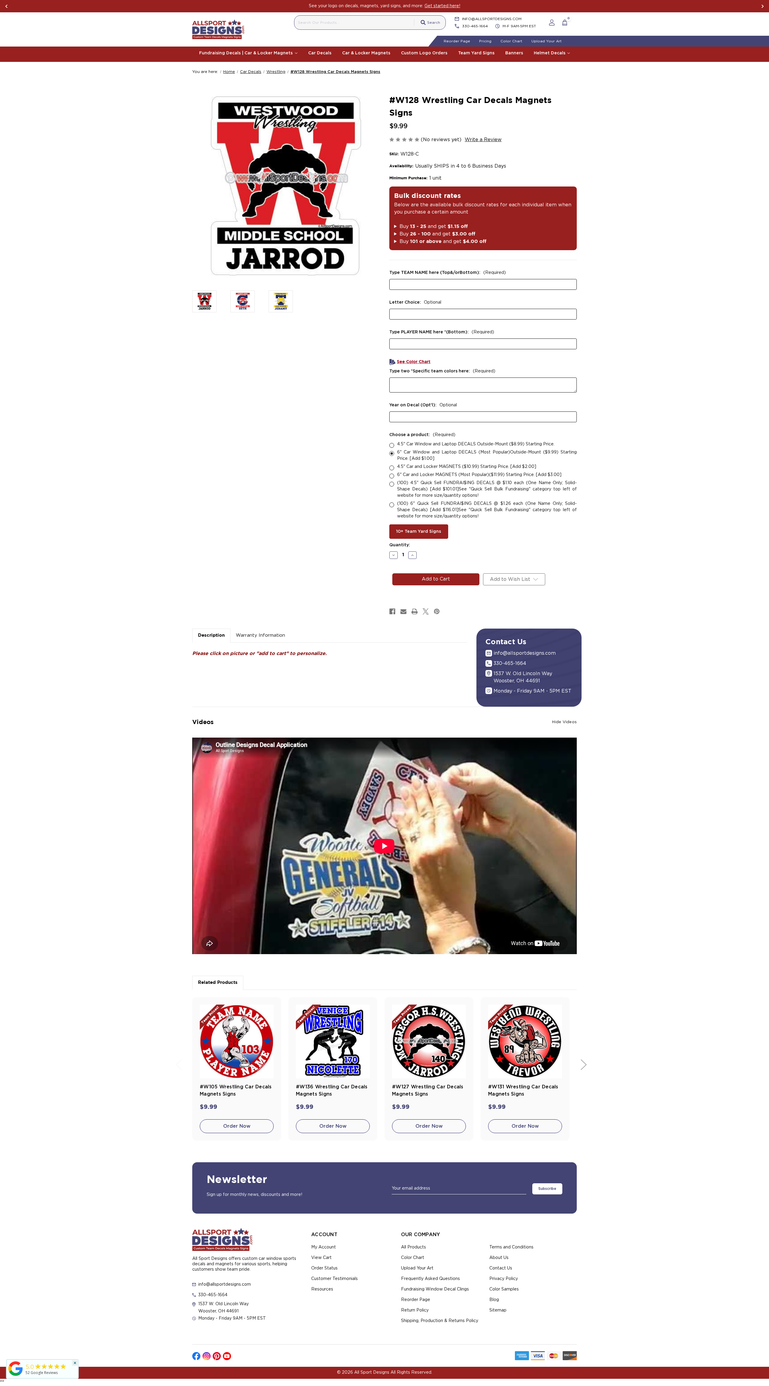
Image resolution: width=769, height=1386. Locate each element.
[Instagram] (206, 1356)
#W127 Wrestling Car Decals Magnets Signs (428, 1090)
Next (762, 6)
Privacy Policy (503, 1279)
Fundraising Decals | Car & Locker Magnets (246, 53)
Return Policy (415, 1310)
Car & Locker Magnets (366, 53)
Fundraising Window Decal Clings (435, 1289)
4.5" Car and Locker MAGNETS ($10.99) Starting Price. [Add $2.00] (466, 467)
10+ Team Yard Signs (418, 531)
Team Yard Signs (476, 53)
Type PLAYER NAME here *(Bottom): (441, 332)
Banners (514, 53)
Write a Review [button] (483, 139)
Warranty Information (260, 635)
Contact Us (500, 1268)
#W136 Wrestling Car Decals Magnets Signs (332, 1090)
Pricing (485, 41)
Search (433, 22)
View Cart (321, 1258)
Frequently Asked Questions (430, 1279)
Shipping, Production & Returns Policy (439, 1321)
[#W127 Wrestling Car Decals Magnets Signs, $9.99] (429, 1041)
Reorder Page (457, 41)
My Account (323, 1247)
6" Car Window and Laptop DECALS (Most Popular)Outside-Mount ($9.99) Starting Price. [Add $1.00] (487, 455)
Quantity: (399, 545)
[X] (426, 611)
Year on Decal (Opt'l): (423, 405)
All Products (413, 1247)
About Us (499, 1258)
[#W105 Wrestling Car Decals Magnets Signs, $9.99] (237, 1041)
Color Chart (511, 41)
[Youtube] (227, 1356)
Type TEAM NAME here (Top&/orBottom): (447, 273)
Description (211, 635)
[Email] (403, 611)
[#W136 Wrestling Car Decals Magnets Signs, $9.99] (333, 1041)
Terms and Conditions (511, 1247)
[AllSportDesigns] (15, 1375)
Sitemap (497, 1310)
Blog (494, 1300)
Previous (6, 6)
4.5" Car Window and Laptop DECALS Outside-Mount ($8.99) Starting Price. (476, 444)
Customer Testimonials (334, 1279)
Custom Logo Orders (424, 53)
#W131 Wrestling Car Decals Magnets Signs (523, 1090)
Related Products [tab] (218, 982)
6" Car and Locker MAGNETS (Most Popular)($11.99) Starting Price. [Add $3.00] (479, 475)
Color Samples (504, 1289)
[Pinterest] (437, 611)
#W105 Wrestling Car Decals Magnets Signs (236, 1090)
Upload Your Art (546, 41)
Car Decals (319, 53)
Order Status (324, 1268)
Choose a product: (422, 435)
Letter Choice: (415, 302)
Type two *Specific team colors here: (442, 371)
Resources (322, 1289)
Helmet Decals (550, 53)
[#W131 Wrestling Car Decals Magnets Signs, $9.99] (525, 1041)
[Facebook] (392, 611)
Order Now (237, 1126)
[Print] (415, 611)
